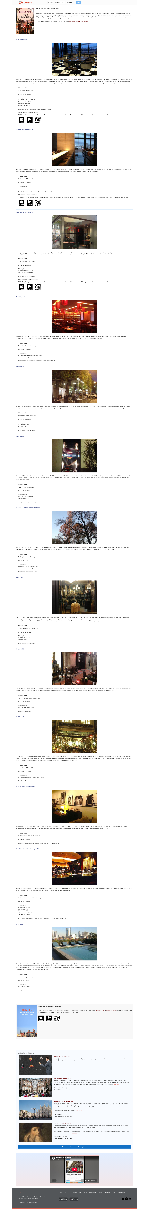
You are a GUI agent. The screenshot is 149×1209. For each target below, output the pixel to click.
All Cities (50, 2)
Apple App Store (100, 1011)
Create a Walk (83, 1193)
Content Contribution (119, 1193)
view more (116, 1084)
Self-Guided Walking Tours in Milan (78, 21)
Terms (100, 1193)
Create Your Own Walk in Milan (62, 1056)
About (60, 1193)
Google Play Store (111, 1011)
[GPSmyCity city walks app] (27, 3)
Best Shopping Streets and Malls (62, 1079)
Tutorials (69, 2)
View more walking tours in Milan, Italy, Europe (74, 1147)
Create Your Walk (59, 2)
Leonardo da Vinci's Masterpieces (63, 1124)
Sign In (78, 2)
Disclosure (108, 1193)
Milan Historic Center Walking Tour (63, 1101)
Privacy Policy (93, 1193)
